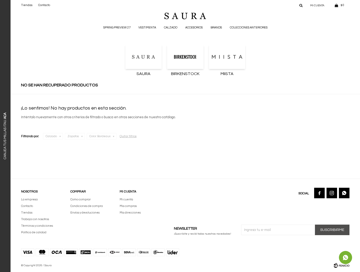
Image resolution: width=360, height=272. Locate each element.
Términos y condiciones (37, 225)
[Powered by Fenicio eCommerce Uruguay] (341, 265)
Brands (216, 27)
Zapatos (73, 136)
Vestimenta (147, 27)
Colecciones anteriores (248, 27)
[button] (301, 5)
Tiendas (26, 5)
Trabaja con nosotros (35, 219)
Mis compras (128, 206)
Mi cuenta (126, 199)
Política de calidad (33, 232)
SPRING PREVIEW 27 (116, 27)
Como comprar (80, 199)
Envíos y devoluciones (85, 212)
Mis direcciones (130, 212)
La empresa (29, 199)
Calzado (170, 27)
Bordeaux (99, 136)
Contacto (44, 5)
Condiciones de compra (86, 206)
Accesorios (194, 27)
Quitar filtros (128, 136)
